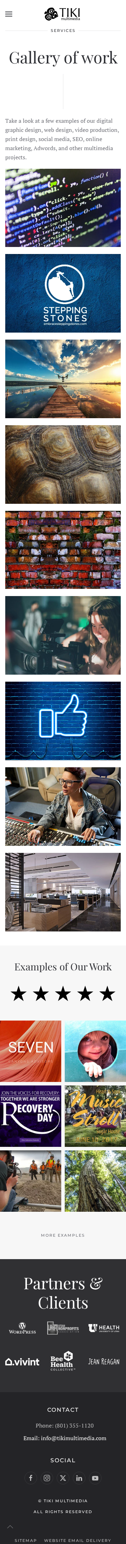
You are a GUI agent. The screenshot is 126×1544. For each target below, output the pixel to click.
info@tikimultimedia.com (73, 1438)
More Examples (63, 1235)
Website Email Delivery (77, 1540)
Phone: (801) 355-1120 (65, 1425)
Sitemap (26, 1540)
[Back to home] (63, 14)
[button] (8, 14)
